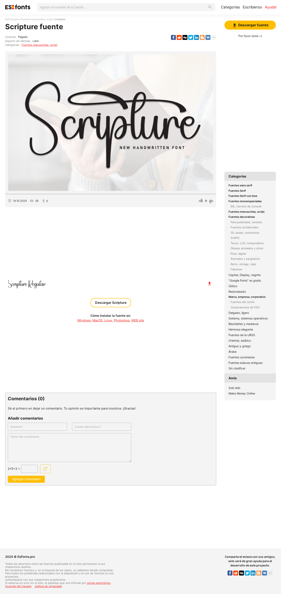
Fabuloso (236, 269)
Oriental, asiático (240, 340)
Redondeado (237, 291)
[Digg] (184, 37)
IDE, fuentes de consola (246, 206)
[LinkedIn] (196, 37)
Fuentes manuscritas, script (39, 44)
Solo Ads (234, 388)
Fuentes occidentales (244, 227)
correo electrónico (98, 583)
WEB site (137, 320)
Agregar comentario (26, 479)
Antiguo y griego (240, 346)
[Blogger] (202, 37)
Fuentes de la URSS (242, 335)
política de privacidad (48, 586)
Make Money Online (242, 393)
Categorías (230, 7)
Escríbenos (252, 7)
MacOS (97, 320)
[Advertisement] (110, 242)
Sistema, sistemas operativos (248, 318)
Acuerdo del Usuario (18, 586)
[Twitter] (190, 37)
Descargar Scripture (111, 302)
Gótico (233, 286)
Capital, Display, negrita (245, 275)
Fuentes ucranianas (242, 357)
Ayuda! (270, 7)
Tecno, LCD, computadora (247, 243)
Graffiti (235, 237)
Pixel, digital (238, 253)
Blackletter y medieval (243, 324)
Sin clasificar (237, 368)
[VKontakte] (208, 37)
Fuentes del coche (243, 302)
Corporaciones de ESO (245, 307)
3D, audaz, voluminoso (245, 232)
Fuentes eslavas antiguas (245, 362)
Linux (108, 320)
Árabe (233, 351)
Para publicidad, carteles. (247, 222)
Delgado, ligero (239, 312)
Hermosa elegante (241, 329)
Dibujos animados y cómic (247, 248)
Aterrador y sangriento (245, 258)
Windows (84, 320)
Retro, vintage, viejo (243, 264)
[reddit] (179, 37)
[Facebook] (173, 37)
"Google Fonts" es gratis (245, 280)
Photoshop (122, 320)
